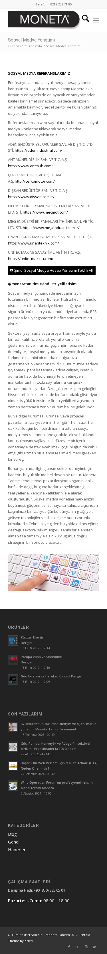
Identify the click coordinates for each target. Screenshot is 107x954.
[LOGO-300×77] (44, 20)
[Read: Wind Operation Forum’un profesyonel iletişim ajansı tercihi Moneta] (13, 785)
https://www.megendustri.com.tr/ (51, 227)
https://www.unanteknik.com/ (33, 243)
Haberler (17, 849)
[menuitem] (82, 20)
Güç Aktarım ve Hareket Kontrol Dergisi (51, 676)
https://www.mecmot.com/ (45, 212)
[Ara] (82, 20)
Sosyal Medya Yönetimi (31, 40)
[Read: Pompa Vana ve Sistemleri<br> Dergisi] (13, 660)
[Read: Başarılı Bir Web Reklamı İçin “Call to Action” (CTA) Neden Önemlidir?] (13, 766)
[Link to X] (77, 947)
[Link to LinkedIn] (94, 947)
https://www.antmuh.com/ (30, 165)
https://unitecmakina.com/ (30, 258)
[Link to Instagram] (86, 947)
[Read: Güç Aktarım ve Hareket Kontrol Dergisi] (13, 679)
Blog (12, 834)
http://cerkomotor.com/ (35, 181)
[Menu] (96, 20)
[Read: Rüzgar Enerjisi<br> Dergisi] (13, 640)
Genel (13, 842)
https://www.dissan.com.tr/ (31, 196)
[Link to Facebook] (69, 947)
